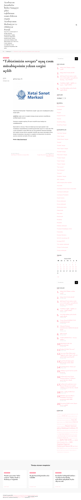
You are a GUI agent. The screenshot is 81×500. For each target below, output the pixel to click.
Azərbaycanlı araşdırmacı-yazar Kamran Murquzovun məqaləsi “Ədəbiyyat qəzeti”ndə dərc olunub (69, 385)
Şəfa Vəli (65, 440)
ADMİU (64, 416)
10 (57, 267)
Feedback (59, 109)
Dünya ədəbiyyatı (61, 201)
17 (57, 269)
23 (76, 269)
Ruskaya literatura (61, 235)
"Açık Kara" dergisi (61, 133)
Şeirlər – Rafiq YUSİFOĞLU (67, 392)
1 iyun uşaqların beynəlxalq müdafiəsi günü (69, 414)
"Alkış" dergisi (60, 136)
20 (67, 269)
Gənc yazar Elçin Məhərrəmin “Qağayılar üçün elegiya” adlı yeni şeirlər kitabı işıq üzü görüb (68, 355)
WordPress (32, 497)
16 (76, 267)
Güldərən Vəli (62, 422)
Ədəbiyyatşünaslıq (61, 207)
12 (64, 267)
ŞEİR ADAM (63, 333)
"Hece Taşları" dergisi (62, 148)
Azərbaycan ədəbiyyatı (62, 192)
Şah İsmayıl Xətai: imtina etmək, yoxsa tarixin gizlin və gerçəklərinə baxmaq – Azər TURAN (69, 77)
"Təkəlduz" (59, 414)
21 (70, 269)
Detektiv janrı (68, 420)
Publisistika (60, 232)
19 (64, 269)
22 (73, 269)
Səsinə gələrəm (60, 432)
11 (60, 267)
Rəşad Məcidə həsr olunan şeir (68, 366)
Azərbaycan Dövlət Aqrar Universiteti (66, 188)
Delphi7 (4, 78)
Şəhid (73, 440)
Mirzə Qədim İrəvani (68, 424)
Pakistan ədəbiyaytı (62, 225)
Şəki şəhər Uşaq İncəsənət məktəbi (63, 450)
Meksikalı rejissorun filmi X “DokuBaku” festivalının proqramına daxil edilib (67, 397)
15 (73, 267)
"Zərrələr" (59, 173)
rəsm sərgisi (72, 430)
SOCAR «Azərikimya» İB (63, 238)
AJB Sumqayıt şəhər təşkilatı (64, 182)
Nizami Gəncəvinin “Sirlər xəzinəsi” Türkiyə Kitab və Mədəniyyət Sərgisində (12, 477)
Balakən (71, 418)
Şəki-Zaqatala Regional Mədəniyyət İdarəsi (65, 444)
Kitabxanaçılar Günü (60, 424)
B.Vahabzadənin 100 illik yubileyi (63, 418)
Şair (69, 438)
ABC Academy (60, 179)
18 (60, 269)
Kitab (75, 422)
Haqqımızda (60, 210)
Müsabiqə (59, 219)
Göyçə (58, 422)
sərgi (76, 430)
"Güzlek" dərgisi (61, 145)
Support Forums (61, 115)
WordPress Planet (61, 125)
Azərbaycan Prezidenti (62, 195)
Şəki (68, 442)
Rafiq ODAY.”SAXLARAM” (67, 72)
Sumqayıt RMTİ (61, 241)
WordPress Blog (61, 122)
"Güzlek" (59, 142)
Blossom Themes (21, 497)
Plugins (59, 112)
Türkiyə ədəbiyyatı (61, 250)
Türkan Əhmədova (66, 432)
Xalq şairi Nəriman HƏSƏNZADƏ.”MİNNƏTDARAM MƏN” (69, 328)
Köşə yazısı (59, 213)
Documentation (61, 106)
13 (67, 267)
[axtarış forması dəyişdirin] (76, 24)
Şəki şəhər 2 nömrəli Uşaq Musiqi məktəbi (71, 448)
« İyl (58, 277)
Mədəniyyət (6, 57)
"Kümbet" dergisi (61, 151)
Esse (74, 420)
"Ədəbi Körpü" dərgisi (62, 139)
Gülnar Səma (69, 422)
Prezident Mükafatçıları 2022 (64, 229)
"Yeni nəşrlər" (60, 167)
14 (70, 267)
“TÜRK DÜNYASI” (60, 452)
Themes (59, 119)
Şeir (75, 438)
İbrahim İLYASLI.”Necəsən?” (67, 349)
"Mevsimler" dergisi (62, 154)
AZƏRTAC (15, 116)
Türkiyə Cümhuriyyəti (62, 247)
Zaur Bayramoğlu (62, 436)
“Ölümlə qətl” (66, 452)
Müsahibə (59, 222)
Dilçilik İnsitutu (60, 198)
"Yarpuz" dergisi (61, 164)
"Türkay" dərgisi (61, 158)
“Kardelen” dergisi (61, 176)
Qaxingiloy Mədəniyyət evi (65, 430)
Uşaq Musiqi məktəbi (64, 434)
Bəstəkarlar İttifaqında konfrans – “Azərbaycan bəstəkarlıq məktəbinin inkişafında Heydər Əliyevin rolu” (65, 478)
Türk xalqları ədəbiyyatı (63, 244)
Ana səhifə (59, 185)
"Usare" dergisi (61, 161)
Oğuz (59, 430)
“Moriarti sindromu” (72, 450)
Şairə (72, 438)
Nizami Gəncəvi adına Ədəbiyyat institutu (67, 427)
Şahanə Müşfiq (63, 438)
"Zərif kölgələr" (61, 170)
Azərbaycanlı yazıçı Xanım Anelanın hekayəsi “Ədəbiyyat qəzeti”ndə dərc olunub (67, 378)
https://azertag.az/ (22, 139)
